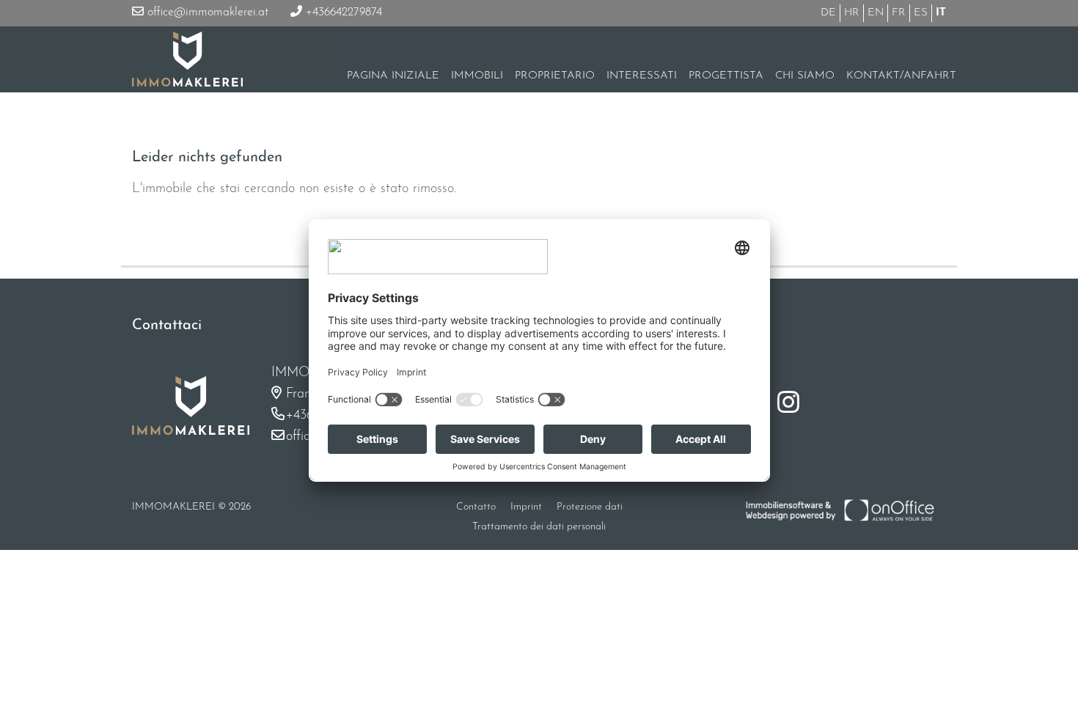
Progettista (726, 75)
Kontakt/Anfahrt (901, 75)
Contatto (476, 507)
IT (941, 12)
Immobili (477, 75)
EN (876, 12)
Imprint (526, 507)
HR (851, 12)
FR (899, 12)
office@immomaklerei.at (206, 12)
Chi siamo (805, 75)
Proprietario (555, 75)
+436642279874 (342, 12)
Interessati (641, 75)
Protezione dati (590, 507)
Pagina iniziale (393, 75)
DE (828, 12)
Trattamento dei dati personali (539, 526)
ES (921, 12)
